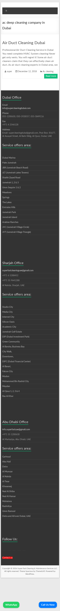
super (9, 71)
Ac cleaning (48, 71)
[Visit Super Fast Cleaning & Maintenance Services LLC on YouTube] (24, 548)
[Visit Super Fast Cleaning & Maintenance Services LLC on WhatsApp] (4, 548)
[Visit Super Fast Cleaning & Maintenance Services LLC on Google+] (9, 548)
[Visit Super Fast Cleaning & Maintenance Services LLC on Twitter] (19, 548)
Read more (51, 76)
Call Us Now (48, 605)
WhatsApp (11, 605)
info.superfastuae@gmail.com (16, 429)
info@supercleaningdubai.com (16, 108)
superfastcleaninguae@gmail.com (18, 271)
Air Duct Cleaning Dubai (23, 43)
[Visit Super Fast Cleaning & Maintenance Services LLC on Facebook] (14, 548)
